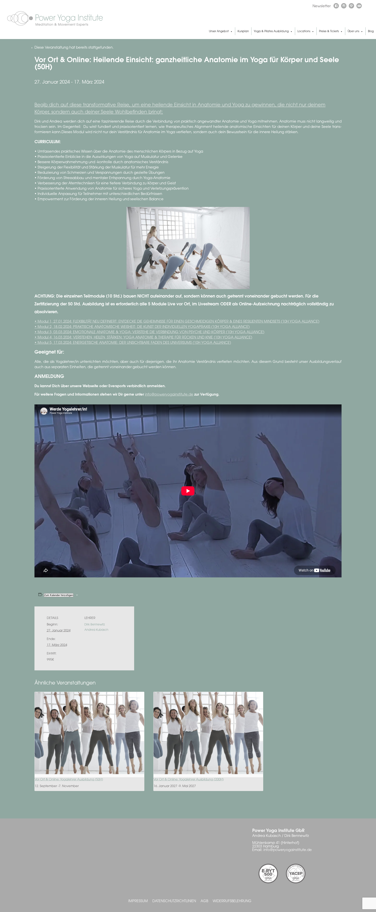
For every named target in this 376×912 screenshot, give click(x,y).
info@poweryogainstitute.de (169, 395)
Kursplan (243, 31)
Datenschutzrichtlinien (174, 901)
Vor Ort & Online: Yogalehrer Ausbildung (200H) (189, 779)
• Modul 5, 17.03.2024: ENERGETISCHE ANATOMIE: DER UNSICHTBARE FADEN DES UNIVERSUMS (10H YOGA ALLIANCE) (132, 343)
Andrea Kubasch (96, 630)
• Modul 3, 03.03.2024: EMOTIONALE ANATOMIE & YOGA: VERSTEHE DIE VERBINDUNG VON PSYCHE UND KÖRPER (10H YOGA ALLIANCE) (149, 332)
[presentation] (89, 733)
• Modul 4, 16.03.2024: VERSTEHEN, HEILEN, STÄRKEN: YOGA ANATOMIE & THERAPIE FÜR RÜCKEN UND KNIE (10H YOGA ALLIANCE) (143, 337)
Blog (371, 31)
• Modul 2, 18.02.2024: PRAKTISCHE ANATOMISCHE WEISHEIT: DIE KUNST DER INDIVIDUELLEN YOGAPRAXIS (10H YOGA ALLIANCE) (142, 327)
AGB (204, 901)
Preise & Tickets (329, 31)
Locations (303, 31)
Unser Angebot (219, 31)
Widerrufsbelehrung (232, 901)
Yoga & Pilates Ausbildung (271, 31)
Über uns (353, 31)
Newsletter (322, 6)
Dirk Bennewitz (94, 624)
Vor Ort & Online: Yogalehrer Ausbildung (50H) (69, 779)
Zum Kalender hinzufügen (58, 595)
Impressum (138, 901)
